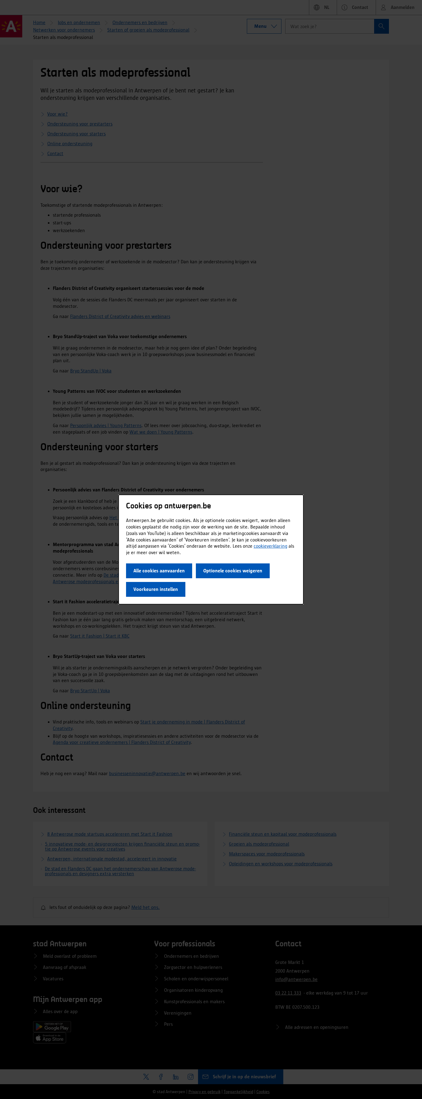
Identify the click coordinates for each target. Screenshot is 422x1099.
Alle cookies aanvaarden (159, 570)
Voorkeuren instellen (155, 589)
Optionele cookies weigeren (232, 570)
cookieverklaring (270, 546)
